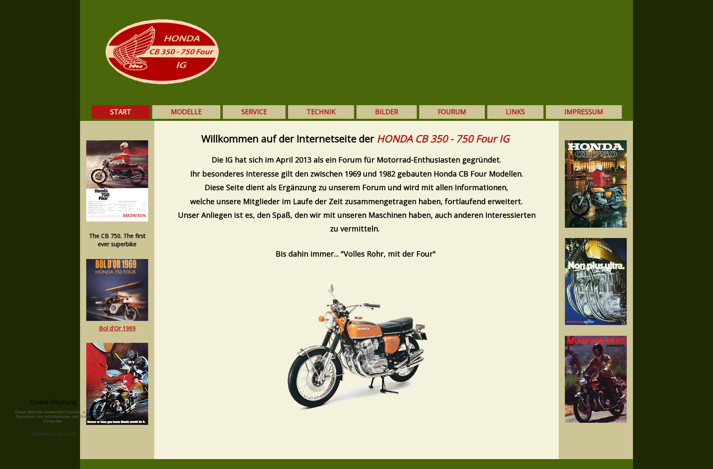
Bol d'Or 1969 (117, 328)
